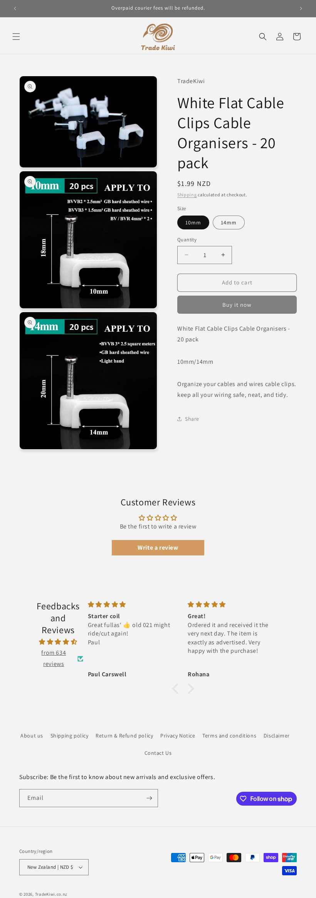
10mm (193, 222)
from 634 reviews (53, 658)
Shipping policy (69, 735)
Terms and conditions (229, 735)
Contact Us (158, 752)
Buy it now (237, 304)
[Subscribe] (149, 798)
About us (31, 735)
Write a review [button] (158, 547)
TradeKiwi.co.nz (51, 894)
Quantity (187, 239)
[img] (58, 642)
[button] (16, 36)
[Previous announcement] (15, 8)
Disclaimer (277, 735)
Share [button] (192, 418)
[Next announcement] (300, 8)
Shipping (187, 194)
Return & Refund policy (124, 735)
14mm (229, 222)
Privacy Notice (177, 735)
